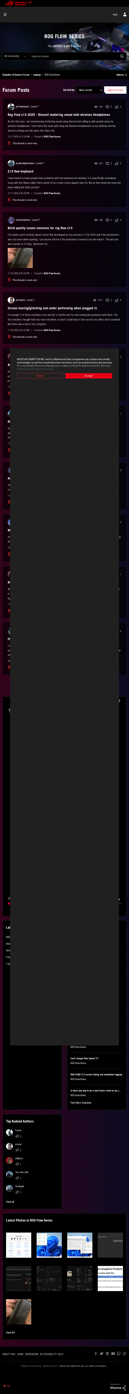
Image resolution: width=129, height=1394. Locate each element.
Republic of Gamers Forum (16, 74)
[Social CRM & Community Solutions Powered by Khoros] (118, 1387)
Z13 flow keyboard (20, 171)
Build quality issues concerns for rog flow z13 (40, 228)
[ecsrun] (15, 1148)
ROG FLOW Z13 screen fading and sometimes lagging (96, 1074)
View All (10, 1332)
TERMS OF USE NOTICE (31, 1366)
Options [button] (120, 74)
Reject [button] (40, 375)
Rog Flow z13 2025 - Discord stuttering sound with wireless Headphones (59, 115)
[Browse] (7, 14)
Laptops (37, 74)
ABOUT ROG (9, 1354)
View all (10, 1201)
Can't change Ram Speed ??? (84, 1058)
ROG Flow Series (52, 136)
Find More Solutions (81, 1102)
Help (115, 14)
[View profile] (11, 106)
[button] (18, 1245)
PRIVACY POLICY (50, 1366)
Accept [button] (89, 375)
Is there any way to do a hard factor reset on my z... (96, 1090)
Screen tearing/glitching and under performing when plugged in (52, 308)
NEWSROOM (31, 1354)
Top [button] (8, 1386)
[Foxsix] (15, 1135)
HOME (20, 1354)
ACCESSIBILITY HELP (51, 1354)
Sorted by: (69, 90)
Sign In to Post (115, 90)
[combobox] (77, 56)
